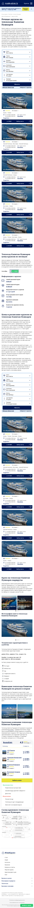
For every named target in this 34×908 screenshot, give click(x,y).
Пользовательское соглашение (17, 902)
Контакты (7, 862)
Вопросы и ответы (10, 867)
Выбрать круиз (26, 905)
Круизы (26, 3)
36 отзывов (14, 110)
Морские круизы (9, 869)
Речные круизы (5, 14)
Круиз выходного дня (10, 872)
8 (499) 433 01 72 (11, 3)
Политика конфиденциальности (17, 900)
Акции (6, 860)
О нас (6, 857)
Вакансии (7, 865)
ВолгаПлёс (10, 14)
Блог (6, 874)
